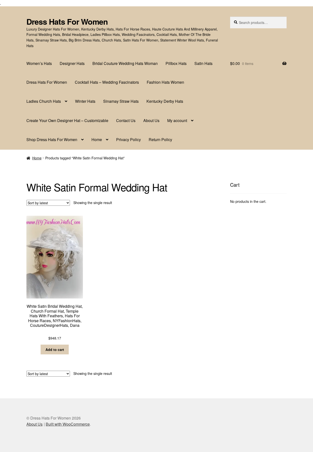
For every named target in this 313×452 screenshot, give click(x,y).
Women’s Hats (39, 63)
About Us (151, 120)
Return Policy (160, 139)
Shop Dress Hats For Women (51, 139)
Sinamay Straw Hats (121, 101)
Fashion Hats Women (165, 82)
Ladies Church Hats (43, 101)
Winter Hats (85, 101)
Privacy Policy (128, 139)
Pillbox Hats (176, 63)
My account (177, 120)
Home (96, 139)
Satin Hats (203, 63)
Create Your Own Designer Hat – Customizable (67, 120)
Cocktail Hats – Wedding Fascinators (107, 82)
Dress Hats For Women (67, 21)
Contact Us (125, 120)
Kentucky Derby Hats (164, 101)
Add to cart (54, 349)
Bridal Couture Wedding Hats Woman (125, 63)
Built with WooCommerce (68, 424)
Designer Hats (72, 63)
